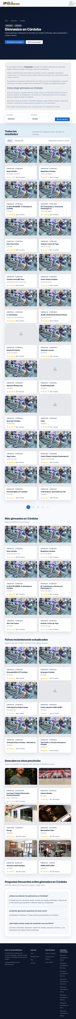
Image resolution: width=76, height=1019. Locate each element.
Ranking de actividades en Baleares (64, 973)
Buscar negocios (62, 119)
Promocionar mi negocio (15, 42)
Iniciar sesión (49, 962)
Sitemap (33, 963)
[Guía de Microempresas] (11, 3)
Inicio (6, 21)
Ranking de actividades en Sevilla (64, 989)
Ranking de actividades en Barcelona (64, 965)
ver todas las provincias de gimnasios (48, 81)
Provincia (34, 115)
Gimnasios (14, 21)
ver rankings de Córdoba (57, 83)
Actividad (10, 115)
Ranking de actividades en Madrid (64, 957)
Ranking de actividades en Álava (64, 1005)
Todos (10, 140)
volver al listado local (35, 107)
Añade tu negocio (50, 953)
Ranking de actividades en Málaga (64, 1013)
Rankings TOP (19, 140)
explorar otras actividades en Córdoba (35, 83)
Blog (32, 960)
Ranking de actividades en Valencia (64, 997)
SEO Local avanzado (34, 42)
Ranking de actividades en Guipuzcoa (64, 981)
